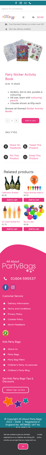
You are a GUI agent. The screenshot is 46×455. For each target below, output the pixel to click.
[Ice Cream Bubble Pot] (12, 212)
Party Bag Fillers (16, 359)
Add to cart (30, 121)
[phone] (30, 3)
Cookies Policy (15, 319)
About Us (13, 349)
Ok (23, 446)
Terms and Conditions (19, 308)
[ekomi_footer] (5, 331)
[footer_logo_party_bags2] (19, 261)
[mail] (25, 3)
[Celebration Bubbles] (12, 183)
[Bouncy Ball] (34, 212)
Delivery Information (18, 303)
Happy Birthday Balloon (33, 193)
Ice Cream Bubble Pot (11, 222)
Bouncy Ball (28, 222)
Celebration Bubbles (10, 193)
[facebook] (16, 3)
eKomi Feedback (16, 324)
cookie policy (39, 436)
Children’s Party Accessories (22, 365)
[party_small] (9, 13)
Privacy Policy (15, 314)
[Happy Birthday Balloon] (34, 183)
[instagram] (21, 3)
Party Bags (13, 354)
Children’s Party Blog (19, 370)
